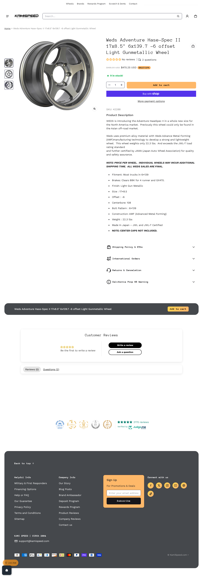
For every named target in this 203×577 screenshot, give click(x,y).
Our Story (64, 483)
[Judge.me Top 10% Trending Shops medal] (107, 424)
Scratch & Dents (117, 3)
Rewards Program (96, 3)
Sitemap (19, 518)
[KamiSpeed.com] (26, 16)
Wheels (70, 3)
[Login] (187, 16)
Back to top (22, 463)
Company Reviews (70, 518)
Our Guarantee (23, 501)
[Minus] (109, 85)
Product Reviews (69, 512)
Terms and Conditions (27, 512)
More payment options (151, 101)
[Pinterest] (184, 485)
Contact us (65, 524)
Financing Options (25, 489)
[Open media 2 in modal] (57, 75)
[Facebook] (151, 485)
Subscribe (123, 501)
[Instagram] (167, 485)
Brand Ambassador (70, 495)
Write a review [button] (125, 345)
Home (7, 28)
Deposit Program (69, 501)
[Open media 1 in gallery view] (8, 63)
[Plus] (121, 85)
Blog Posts (65, 489)
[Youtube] (175, 485)
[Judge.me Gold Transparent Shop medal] (71, 424)
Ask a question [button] (125, 352)
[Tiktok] (151, 494)
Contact (133, 3)
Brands (80, 3)
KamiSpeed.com (178, 555)
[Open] (6, 570)
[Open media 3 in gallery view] (8, 85)
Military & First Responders (30, 483)
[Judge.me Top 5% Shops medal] (95, 424)
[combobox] (112, 16)
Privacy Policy (22, 507)
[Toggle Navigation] (7, 16)
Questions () (51, 369)
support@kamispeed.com (34, 541)
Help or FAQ (21, 495)
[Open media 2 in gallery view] (8, 74)
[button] (196, 16)
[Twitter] (159, 485)
